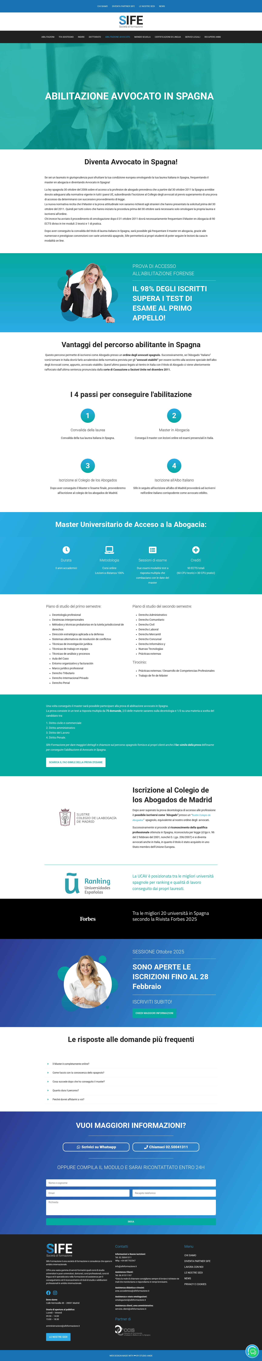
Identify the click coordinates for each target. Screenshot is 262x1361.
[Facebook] (48, 1293)
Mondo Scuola (142, 37)
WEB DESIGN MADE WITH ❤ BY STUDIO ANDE (131, 1355)
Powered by (197, 1325)
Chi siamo (102, 6)
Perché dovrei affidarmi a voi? (68, 1099)
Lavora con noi (193, 1266)
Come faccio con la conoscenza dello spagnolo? (78, 1072)
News (162, 6)
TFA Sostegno (66, 37)
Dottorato (95, 37)
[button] (131, 1064)
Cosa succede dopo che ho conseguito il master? (79, 1081)
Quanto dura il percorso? (66, 1090)
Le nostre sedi (147, 6)
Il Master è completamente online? (71, 1063)
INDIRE (81, 37)
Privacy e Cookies (195, 1284)
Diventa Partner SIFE (123, 6)
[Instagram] (55, 1293)
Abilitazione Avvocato (117, 37)
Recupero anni (213, 37)
